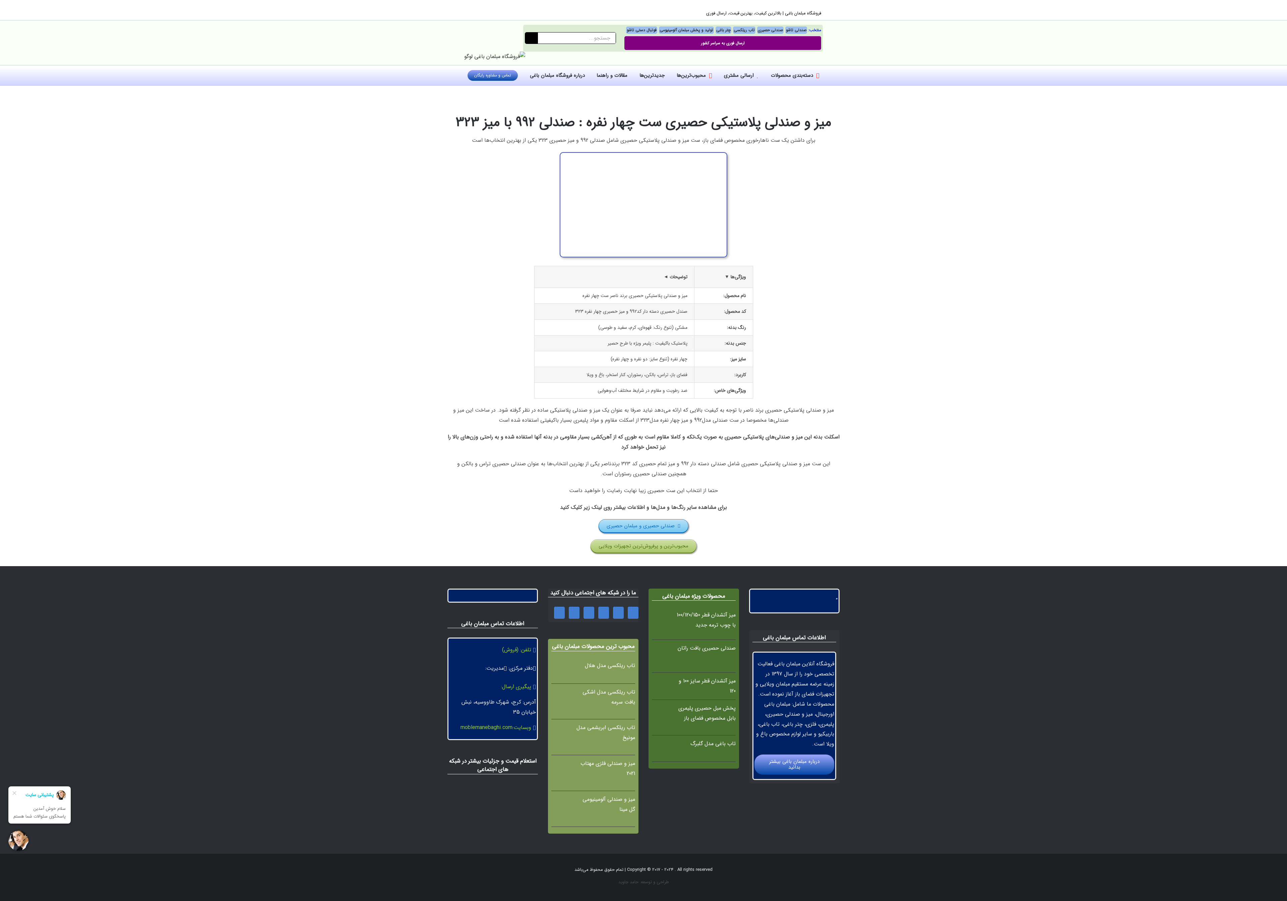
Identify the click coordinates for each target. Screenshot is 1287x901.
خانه (721, 94)
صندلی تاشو (796, 30)
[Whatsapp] (618, 613)
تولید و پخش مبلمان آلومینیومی (686, 30)
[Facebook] (589, 613)
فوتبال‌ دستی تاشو (642, 30)
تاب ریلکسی (744, 30)
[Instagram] (603, 613)
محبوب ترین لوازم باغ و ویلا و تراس (681, 94)
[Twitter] (574, 613)
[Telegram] (559, 613)
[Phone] (633, 613)
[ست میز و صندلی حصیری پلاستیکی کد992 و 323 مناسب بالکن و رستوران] (643, 155)
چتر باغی (723, 30)
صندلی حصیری (770, 30)
